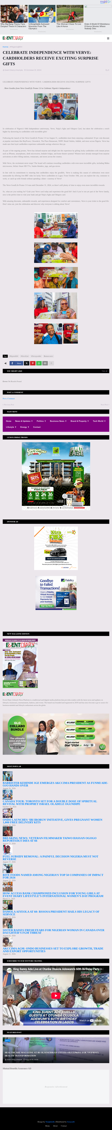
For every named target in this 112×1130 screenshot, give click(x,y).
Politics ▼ (41, 421)
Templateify (50, 1121)
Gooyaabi (71, 1121)
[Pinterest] (33, 363)
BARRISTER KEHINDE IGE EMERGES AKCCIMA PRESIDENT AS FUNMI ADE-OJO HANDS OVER (55, 784)
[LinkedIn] (56, 626)
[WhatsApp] (39, 363)
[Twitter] (26, 363)
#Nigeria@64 (16, 47)
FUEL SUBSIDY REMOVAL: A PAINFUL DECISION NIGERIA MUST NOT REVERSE (50, 858)
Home (5, 47)
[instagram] (56, 622)
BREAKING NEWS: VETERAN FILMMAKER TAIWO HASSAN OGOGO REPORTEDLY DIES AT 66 (49, 839)
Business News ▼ (58, 421)
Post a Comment (9, 398)
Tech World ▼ (99, 421)
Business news (48, 356)
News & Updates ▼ (24, 421)
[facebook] (56, 619)
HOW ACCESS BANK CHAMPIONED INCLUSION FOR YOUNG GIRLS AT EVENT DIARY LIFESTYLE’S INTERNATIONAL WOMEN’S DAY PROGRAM (53, 895)
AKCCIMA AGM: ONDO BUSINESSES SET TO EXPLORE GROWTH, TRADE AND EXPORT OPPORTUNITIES (53, 950)
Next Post (104, 404)
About (55, 1126)
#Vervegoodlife (36, 356)
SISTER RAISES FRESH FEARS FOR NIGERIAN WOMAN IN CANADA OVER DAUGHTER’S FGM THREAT (53, 932)
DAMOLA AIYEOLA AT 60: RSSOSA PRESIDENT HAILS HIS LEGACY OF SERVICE (51, 913)
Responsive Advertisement (56, 1086)
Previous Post (9, 404)
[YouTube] (56, 624)
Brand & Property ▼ (80, 421)
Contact (37, 427)
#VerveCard (24, 356)
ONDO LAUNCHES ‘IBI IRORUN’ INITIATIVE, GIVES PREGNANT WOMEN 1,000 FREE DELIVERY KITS (52, 821)
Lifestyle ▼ (11, 427)
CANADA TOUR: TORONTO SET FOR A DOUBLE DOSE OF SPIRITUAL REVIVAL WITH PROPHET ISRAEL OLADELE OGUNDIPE (50, 803)
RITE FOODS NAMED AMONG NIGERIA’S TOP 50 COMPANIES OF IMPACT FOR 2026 (53, 876)
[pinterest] (56, 623)
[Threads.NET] (56, 627)
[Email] (45, 363)
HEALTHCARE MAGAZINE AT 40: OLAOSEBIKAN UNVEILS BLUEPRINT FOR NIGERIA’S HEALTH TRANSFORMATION (52, 1054)
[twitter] (56, 620)
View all (104, 371)
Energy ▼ (24, 427)
